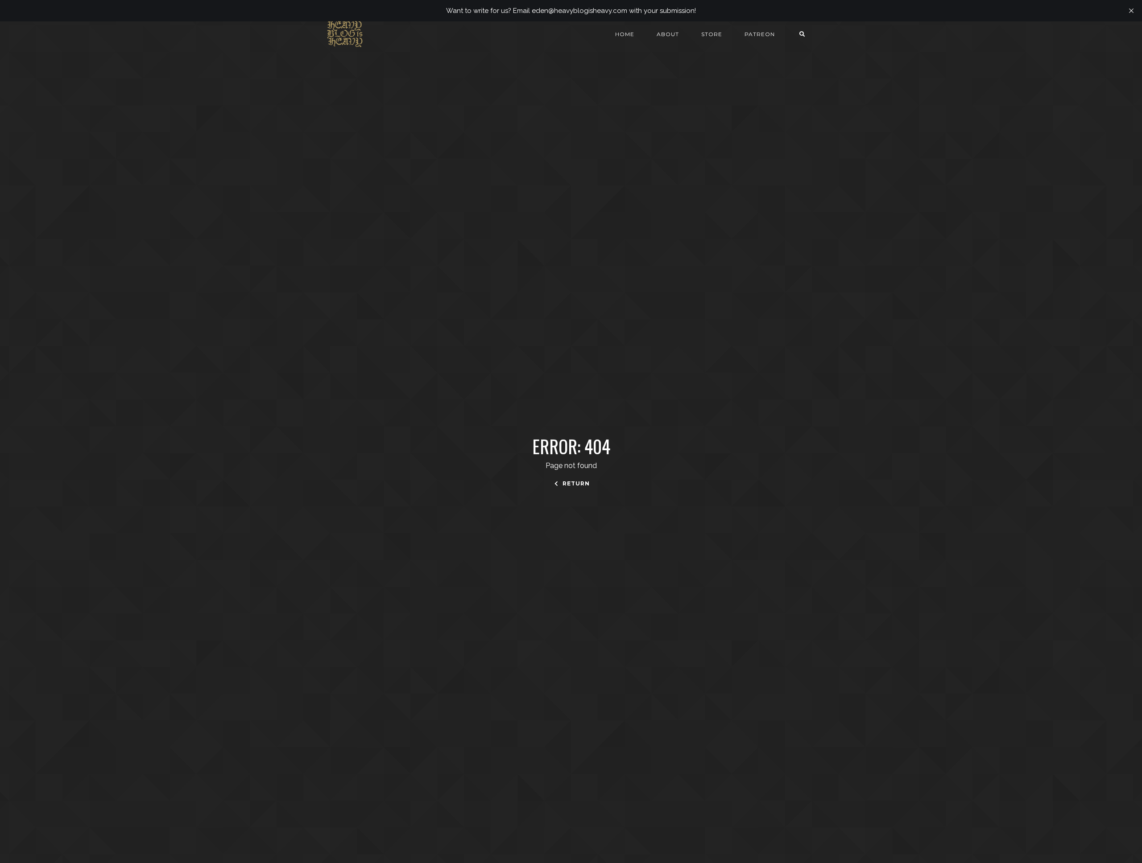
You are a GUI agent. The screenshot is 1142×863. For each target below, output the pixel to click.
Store (711, 34)
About (668, 34)
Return (575, 483)
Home (624, 34)
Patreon (760, 34)
